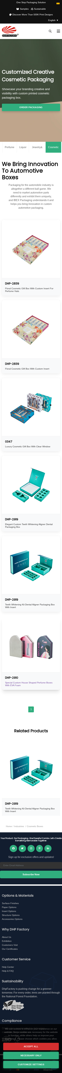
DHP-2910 (11, 678)
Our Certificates (10, 949)
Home (9, 826)
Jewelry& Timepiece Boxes (37, 149)
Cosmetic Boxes (53, 149)
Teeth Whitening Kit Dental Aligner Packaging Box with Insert (30, 605)
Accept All (31, 1046)
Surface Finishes (10, 903)
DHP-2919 (11, 519)
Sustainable (40, 9)
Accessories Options (12, 919)
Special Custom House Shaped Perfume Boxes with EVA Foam (28, 684)
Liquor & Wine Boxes (22, 149)
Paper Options (9, 907)
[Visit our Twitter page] (22, 848)
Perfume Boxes (9, 149)
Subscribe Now (31, 874)
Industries (19, 826)
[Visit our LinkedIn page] (48, 848)
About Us (6, 937)
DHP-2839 (12, 283)
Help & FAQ (8, 971)
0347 (8, 441)
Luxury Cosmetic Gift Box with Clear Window (27, 446)
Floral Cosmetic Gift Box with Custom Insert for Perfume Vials (29, 289)
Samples (24, 9)
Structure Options (11, 915)
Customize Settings (31, 1064)
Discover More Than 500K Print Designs (32, 14)
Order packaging (31, 107)
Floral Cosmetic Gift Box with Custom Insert (27, 368)
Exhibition (7, 941)
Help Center (8, 967)
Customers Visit (10, 945)
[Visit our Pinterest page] (39, 848)
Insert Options (9, 911)
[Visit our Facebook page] (13, 848)
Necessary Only (31, 1055)
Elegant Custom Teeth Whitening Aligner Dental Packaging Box (29, 525)
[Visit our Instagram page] (31, 848)
